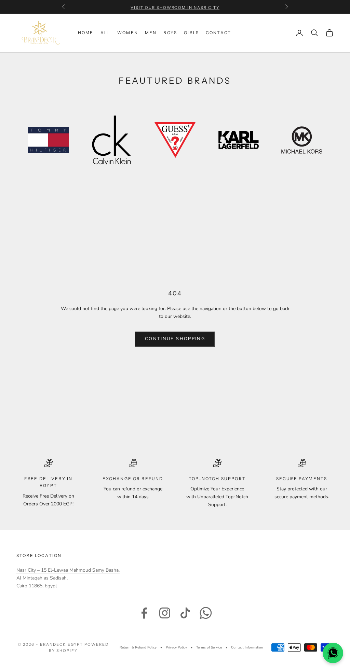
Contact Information (247, 647)
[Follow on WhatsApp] (206, 613)
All (105, 32)
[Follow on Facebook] (144, 613)
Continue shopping (175, 339)
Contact (218, 32)
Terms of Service (209, 647)
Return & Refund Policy (138, 647)
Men (151, 32)
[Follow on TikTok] (185, 613)
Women (127, 32)
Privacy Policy (176, 647)
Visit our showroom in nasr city (175, 6)
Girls (191, 32)
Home (86, 32)
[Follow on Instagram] (165, 613)
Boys (170, 32)
